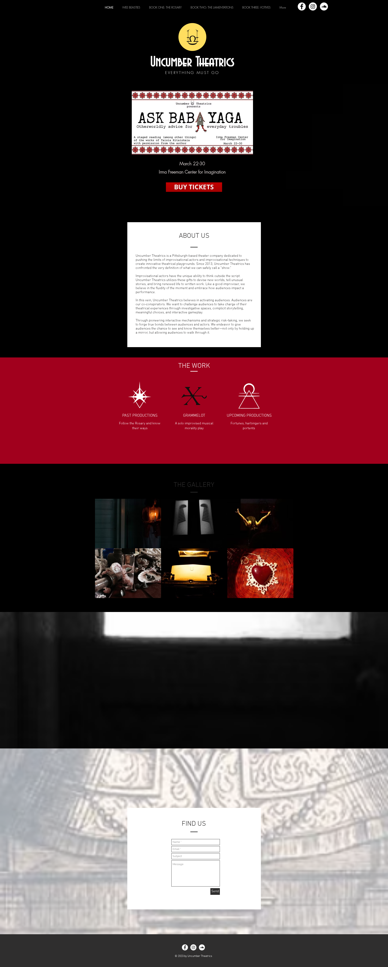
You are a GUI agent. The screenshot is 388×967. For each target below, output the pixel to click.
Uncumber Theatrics (192, 62)
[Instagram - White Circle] (313, 6)
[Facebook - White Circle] (302, 6)
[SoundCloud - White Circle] (324, 6)
